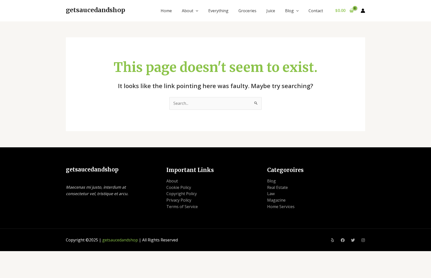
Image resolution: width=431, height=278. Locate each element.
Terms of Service (182, 206)
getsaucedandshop (95, 10)
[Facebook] (343, 240)
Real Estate (277, 187)
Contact (316, 10)
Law (271, 193)
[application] (195, 10)
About (187, 10)
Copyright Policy (181, 193)
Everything (218, 10)
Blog (289, 10)
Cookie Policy (178, 187)
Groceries (247, 10)
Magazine (276, 200)
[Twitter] (353, 240)
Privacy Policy (178, 200)
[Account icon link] (363, 10)
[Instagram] (363, 240)
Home (166, 10)
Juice (270, 10)
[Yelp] (332, 240)
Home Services (281, 206)
